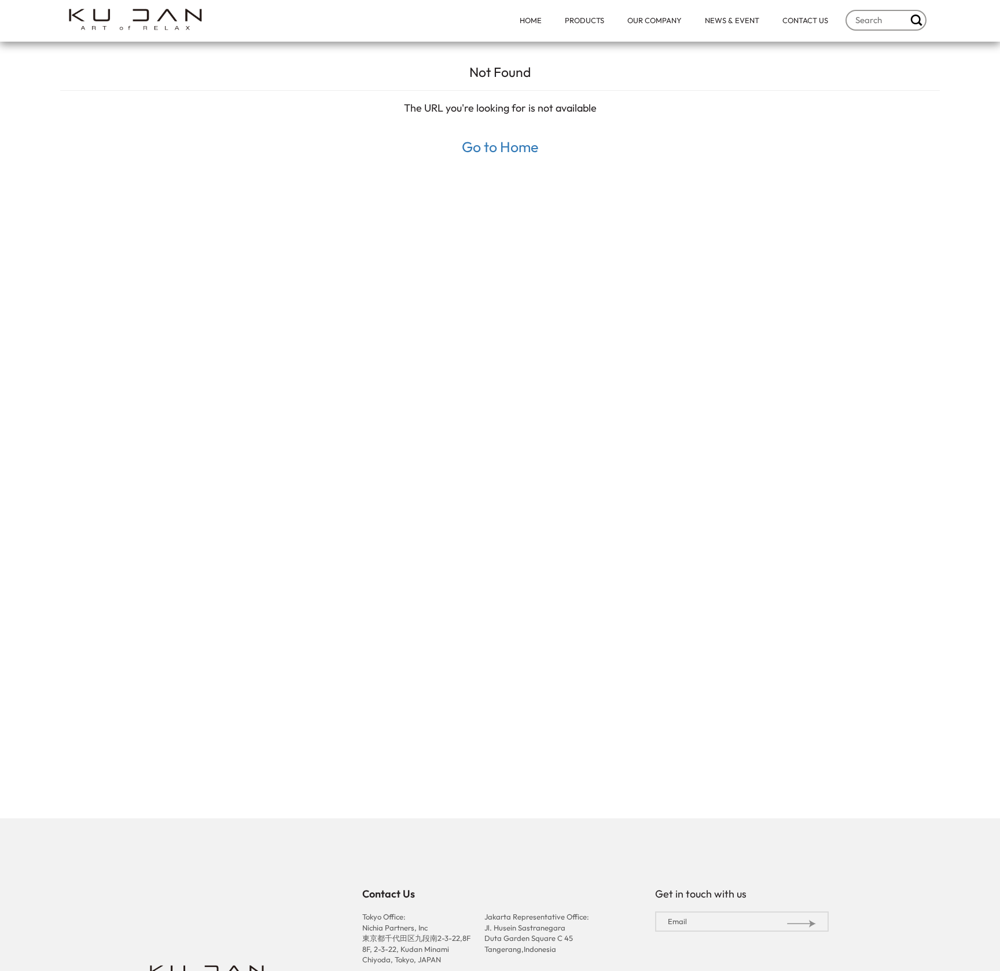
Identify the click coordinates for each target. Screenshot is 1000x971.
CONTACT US (805, 20)
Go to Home (500, 147)
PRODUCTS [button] (584, 20)
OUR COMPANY (654, 20)
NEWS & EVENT (732, 20)
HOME (531, 20)
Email (677, 921)
